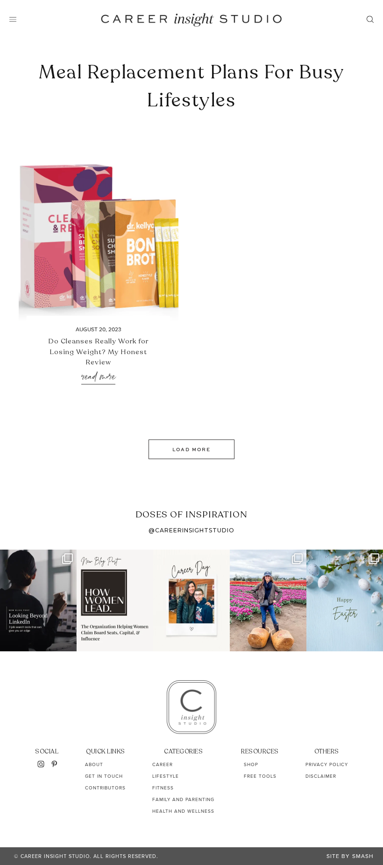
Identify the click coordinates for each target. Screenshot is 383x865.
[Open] (38, 600)
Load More (191, 449)
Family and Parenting (183, 799)
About (94, 764)
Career (162, 764)
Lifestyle (165, 776)
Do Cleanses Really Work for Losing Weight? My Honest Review (98, 351)
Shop (251, 764)
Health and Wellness (183, 811)
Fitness (163, 787)
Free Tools (260, 776)
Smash (363, 856)
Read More (98, 377)
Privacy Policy (326, 764)
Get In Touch (104, 776)
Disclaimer (320, 776)
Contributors (105, 787)
